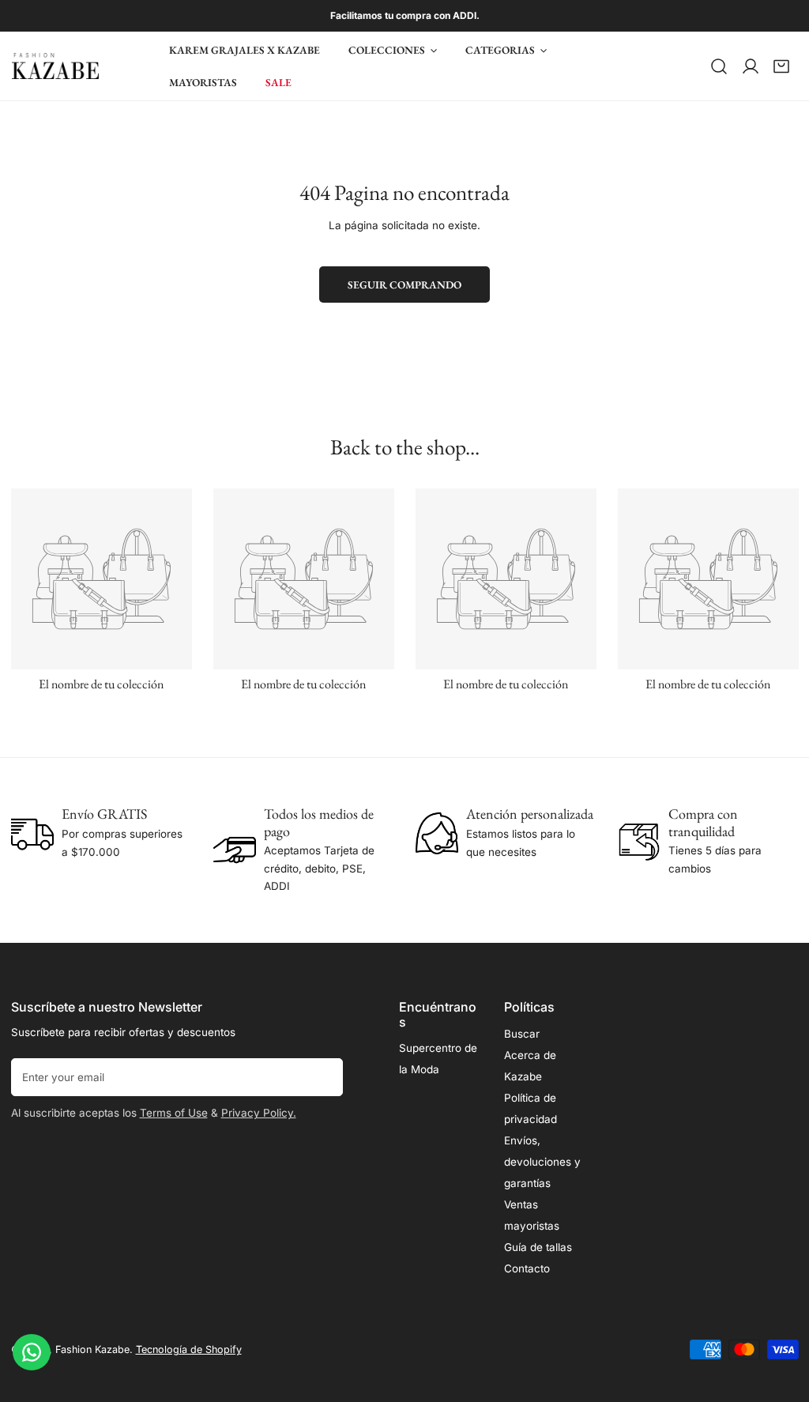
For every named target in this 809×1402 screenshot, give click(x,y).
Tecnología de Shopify (189, 1349)
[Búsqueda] (719, 66)
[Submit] (323, 1076)
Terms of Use (174, 1112)
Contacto (527, 1268)
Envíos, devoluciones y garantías (542, 1161)
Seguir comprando (404, 284)
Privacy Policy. (258, 1112)
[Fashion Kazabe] (55, 66)
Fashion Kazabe (92, 1349)
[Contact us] (32, 1352)
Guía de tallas (538, 1247)
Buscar (522, 1033)
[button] (781, 66)
